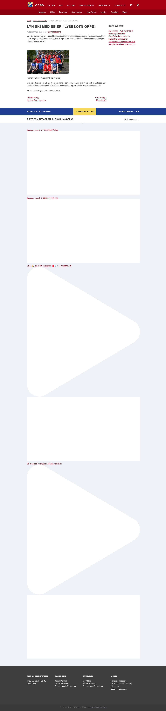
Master (125, 12)
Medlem (71, 5)
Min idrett (115, 686)
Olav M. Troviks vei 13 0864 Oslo (36, 682)
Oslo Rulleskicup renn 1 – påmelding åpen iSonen (119, 37)
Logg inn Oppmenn (119, 688)
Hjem (29, 20)
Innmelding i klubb (129, 111)
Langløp (103, 12)
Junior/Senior (91, 12)
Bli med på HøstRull (117, 33)
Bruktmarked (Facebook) (121, 683)
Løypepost (120, 5)
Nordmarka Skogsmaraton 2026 (122, 41)
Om (60, 5)
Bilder (51, 5)
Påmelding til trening (39, 111)
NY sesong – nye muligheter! (121, 30)
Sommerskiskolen (85, 111)
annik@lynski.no (69, 686)
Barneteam (63, 12)
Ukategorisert (40, 20)
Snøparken (104, 5)
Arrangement (86, 5)
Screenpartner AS (98, 707)
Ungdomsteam (77, 12)
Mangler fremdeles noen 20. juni (122, 44)
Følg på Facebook (118, 680)
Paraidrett (114, 12)
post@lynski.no (96, 686)
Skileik (52, 12)
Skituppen (42, 12)
